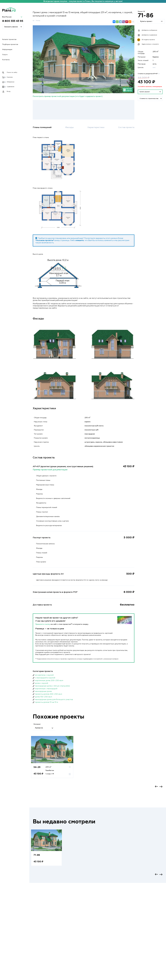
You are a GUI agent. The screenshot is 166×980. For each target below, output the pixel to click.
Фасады (69, 127)
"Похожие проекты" (44, 240)
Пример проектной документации (50, 470)
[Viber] (123, 21)
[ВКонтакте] (114, 21)
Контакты (6, 59)
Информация (7, 49)
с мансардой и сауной (45, 678)
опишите (79, 240)
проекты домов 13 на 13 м (46, 702)
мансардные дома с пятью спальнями (52, 686)
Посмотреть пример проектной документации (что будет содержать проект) (68, 96)
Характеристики (95, 127)
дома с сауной (41, 683)
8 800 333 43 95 (12, 21)
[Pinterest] (126, 21)
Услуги (4, 54)
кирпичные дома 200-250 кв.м (49, 680)
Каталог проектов (9, 39)
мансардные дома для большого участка (54, 699)
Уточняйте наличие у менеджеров (150, 86)
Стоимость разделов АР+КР (149, 74)
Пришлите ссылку (43, 624)
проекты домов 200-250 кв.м (48, 694)
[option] (52, 759)
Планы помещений (42, 127)
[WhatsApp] (117, 21)
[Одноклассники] (130, 21)
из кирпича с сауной (44, 675)
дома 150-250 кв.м (43, 697)
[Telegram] (120, 21)
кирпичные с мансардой (46, 689)
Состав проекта (126, 127)
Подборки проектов (10, 44)
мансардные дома (43, 691)
